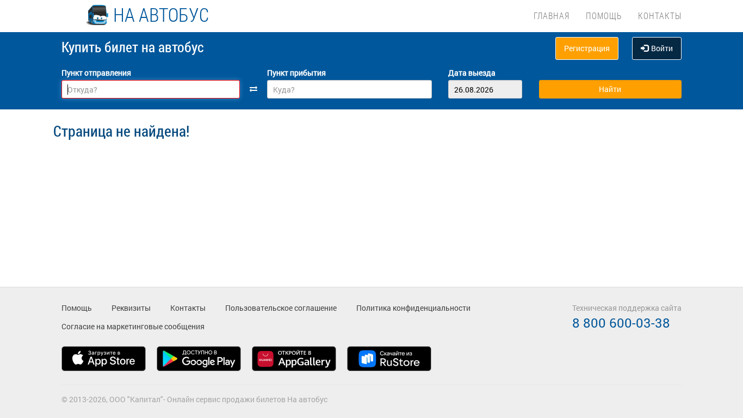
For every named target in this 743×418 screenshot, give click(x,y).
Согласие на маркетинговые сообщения (133, 326)
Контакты (660, 15)
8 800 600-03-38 (621, 322)
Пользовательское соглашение (281, 308)
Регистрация (587, 48)
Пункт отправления (96, 72)
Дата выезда (472, 72)
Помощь (604, 15)
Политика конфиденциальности (413, 308)
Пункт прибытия (296, 72)
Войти (662, 48)
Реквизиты (131, 308)
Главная (551, 15)
